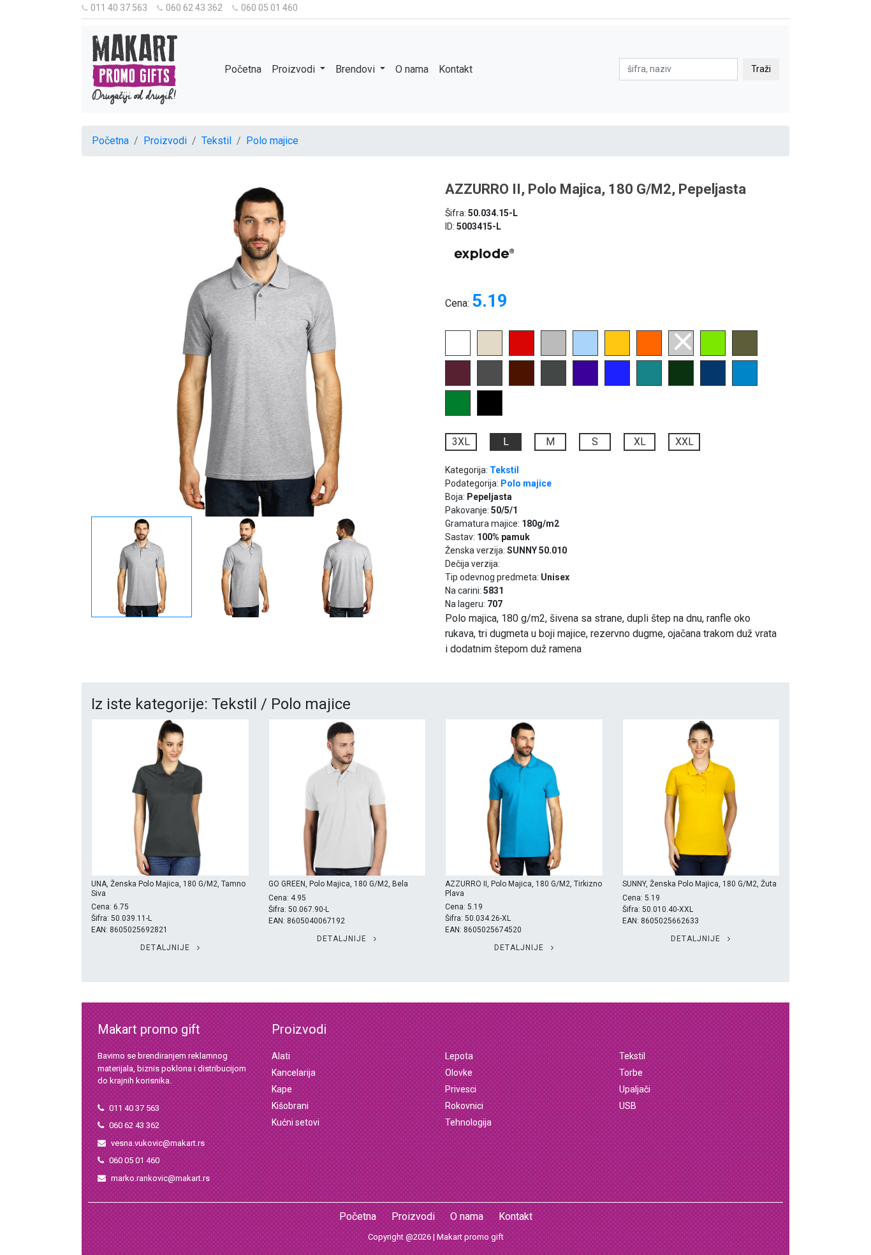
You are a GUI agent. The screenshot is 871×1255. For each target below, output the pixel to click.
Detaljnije (166, 947)
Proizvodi (165, 141)
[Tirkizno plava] (745, 382)
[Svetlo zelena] (713, 352)
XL (640, 442)
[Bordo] (458, 382)
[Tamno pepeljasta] (553, 382)
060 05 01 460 (269, 8)
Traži (761, 69)
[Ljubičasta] (585, 382)
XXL (684, 442)
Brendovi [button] (356, 69)
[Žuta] (617, 352)
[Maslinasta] (745, 352)
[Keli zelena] (458, 412)
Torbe (631, 1073)
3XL (461, 442)
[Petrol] (649, 382)
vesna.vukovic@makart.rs (158, 1143)
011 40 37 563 (119, 8)
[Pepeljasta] (681, 352)
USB (627, 1106)
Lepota (459, 1056)
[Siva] (553, 352)
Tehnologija (468, 1122)
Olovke (458, 1073)
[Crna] (489, 412)
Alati (281, 1056)
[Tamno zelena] (681, 382)
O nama (411, 69)
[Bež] (489, 352)
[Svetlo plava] (585, 352)
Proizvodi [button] (295, 69)
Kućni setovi (295, 1122)
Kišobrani (290, 1106)
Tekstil (216, 141)
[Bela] (458, 352)
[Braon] (521, 382)
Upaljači (634, 1089)
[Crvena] (521, 352)
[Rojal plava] (617, 382)
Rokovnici (464, 1106)
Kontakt (455, 69)
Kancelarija (294, 1073)
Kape (282, 1089)
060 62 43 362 (194, 8)
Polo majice (272, 141)
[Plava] (713, 382)
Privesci (460, 1089)
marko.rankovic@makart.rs (160, 1178)
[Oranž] (649, 352)
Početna (242, 69)
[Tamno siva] (489, 382)
